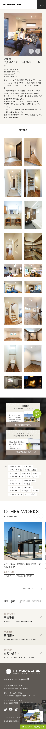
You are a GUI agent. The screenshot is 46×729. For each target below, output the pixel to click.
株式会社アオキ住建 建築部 (15, 679)
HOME (6, 601)
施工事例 (13, 602)
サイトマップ (9, 717)
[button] (31, 51)
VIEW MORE (28, 589)
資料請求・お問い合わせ (34, 727)
